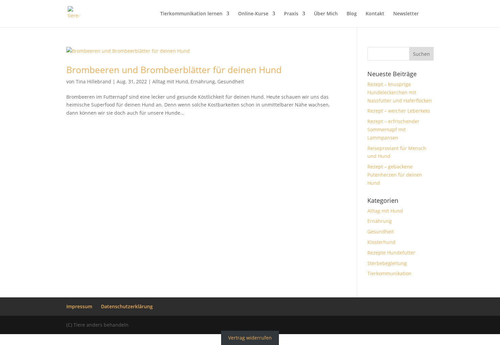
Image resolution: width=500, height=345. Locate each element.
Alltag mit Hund (170, 81)
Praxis (291, 14)
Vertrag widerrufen (250, 338)
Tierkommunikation (389, 273)
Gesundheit (230, 81)
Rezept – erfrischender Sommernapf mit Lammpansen (393, 129)
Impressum (79, 306)
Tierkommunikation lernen (191, 14)
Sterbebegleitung (387, 263)
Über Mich (326, 14)
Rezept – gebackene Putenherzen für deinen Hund (394, 174)
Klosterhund (381, 242)
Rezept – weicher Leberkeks (398, 111)
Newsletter (406, 14)
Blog (352, 14)
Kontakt (375, 14)
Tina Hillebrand (93, 81)
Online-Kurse (253, 14)
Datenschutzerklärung (127, 306)
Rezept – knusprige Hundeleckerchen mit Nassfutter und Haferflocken (399, 92)
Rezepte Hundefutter (391, 252)
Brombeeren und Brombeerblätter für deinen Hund (174, 70)
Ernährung (202, 81)
